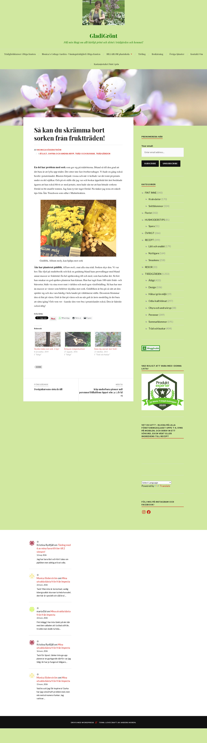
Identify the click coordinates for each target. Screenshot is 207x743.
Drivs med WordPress (82, 722)
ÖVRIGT (149, 233)
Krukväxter (155, 199)
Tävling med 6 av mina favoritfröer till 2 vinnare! (54, 548)
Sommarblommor (158, 321)
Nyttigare (154, 253)
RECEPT (149, 239)
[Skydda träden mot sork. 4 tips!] (47, 339)
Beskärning (157, 54)
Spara (152, 226)
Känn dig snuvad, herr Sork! (105, 348)
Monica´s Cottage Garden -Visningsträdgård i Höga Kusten (71, 54)
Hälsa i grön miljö (158, 294)
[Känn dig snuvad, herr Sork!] (108, 339)
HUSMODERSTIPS (155, 219)
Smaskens (154, 260)
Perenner (153, 314)
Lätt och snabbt (157, 246)
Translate (165, 485)
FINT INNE (150, 192)
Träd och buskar (85, 153)
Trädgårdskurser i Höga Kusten (20, 54)
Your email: (147, 145)
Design (152, 287)
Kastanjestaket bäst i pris (106, 64)
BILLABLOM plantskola (118, 54)
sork (38, 367)
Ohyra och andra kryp (61, 153)
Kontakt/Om (197, 54)
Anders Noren (128, 722)
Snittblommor (156, 206)
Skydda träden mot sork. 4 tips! (46, 348)
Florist (148, 212)
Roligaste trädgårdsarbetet (74, 348)
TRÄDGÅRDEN (103, 153)
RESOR (149, 267)
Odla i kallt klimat (158, 300)
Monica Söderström (49, 150)
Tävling (142, 54)
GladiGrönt (103, 35)
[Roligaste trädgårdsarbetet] (78, 339)
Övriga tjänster (176, 54)
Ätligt (43, 153)
